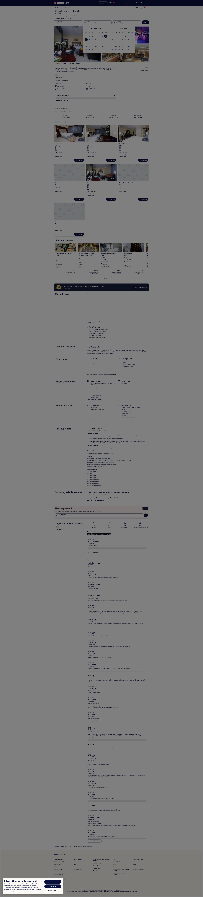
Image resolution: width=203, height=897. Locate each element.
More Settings (52, 890)
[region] (33, 886)
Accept (53, 882)
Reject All (53, 886)
